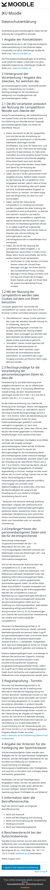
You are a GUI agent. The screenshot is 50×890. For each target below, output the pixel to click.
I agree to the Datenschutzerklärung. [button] (20, 867)
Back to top (40, 871)
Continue (25, 887)
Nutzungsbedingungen (16, 884)
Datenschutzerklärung (34, 884)
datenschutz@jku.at (21, 53)
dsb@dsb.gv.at (22, 853)
